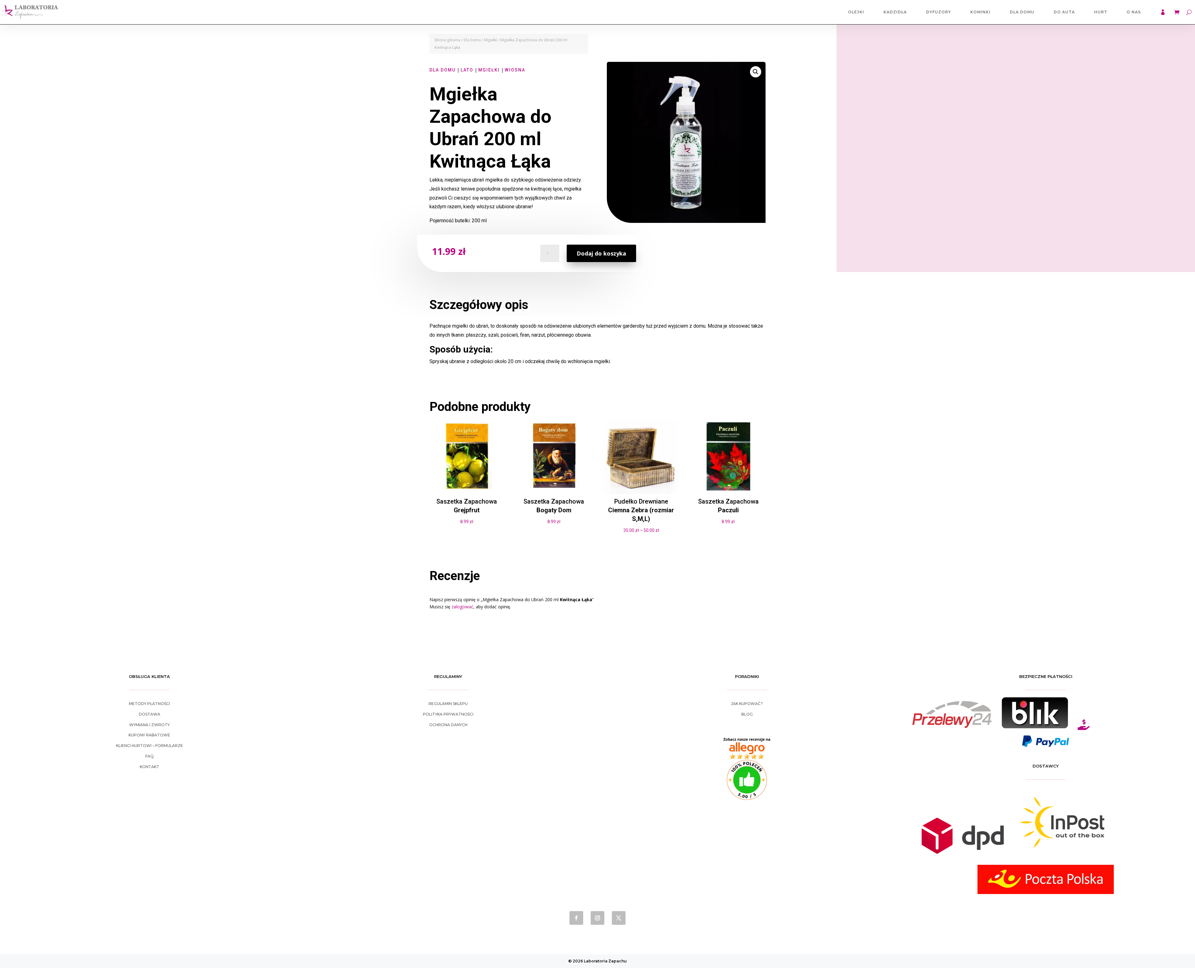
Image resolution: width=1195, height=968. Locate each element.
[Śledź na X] (619, 918)
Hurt (1100, 12)
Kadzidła (895, 12)
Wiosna (515, 69)
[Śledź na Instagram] (597, 918)
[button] (755, 71)
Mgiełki (490, 40)
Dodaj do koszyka (601, 253)
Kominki (980, 12)
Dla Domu (1022, 12)
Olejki (856, 12)
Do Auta (1064, 12)
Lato (467, 69)
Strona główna (447, 40)
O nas (1134, 12)
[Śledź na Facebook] (576, 918)
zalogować (462, 607)
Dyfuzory (938, 12)
